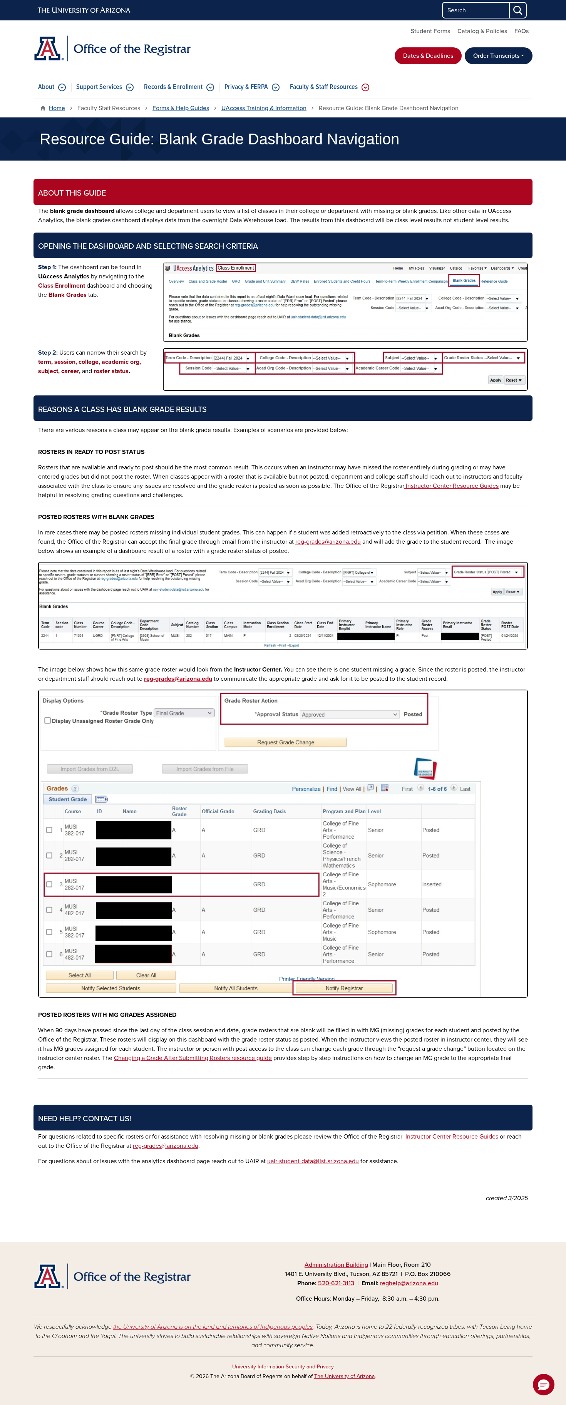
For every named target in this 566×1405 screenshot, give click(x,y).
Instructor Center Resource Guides (451, 486)
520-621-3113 (336, 1283)
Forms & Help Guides (180, 108)
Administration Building (336, 1265)
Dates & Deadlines (428, 56)
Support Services (99, 87)
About (46, 87)
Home (57, 108)
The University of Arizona (344, 1376)
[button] (543, 1384)
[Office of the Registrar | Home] (113, 48)
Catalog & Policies (482, 31)
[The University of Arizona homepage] (84, 10)
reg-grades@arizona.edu (328, 542)
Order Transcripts (496, 56)
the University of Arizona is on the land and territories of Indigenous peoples (213, 1327)
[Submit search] (518, 10)
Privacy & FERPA (246, 87)
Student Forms (430, 31)
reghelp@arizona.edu (409, 1283)
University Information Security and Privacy (283, 1366)
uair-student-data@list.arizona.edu (313, 1161)
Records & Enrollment (173, 87)
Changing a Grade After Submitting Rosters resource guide (193, 1058)
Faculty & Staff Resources (324, 87)
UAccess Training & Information (263, 108)
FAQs (521, 31)
